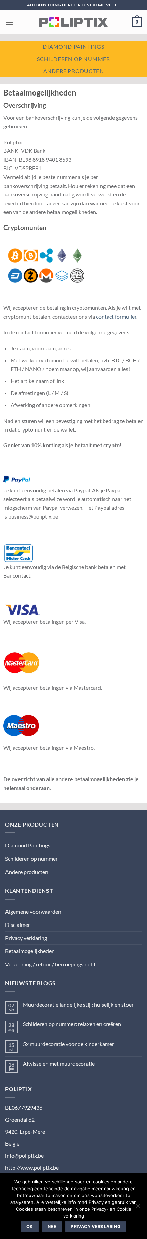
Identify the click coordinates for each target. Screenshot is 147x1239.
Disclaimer (17, 924)
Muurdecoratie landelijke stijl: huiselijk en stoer (78, 1004)
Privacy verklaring (26, 938)
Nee (52, 1226)
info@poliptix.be (24, 1155)
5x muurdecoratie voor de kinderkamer (68, 1043)
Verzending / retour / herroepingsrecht (50, 964)
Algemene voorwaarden (33, 911)
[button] (9, 22)
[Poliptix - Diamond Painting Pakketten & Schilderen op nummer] (73, 22)
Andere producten (73, 71)
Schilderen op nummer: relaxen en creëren (72, 1024)
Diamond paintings (73, 46)
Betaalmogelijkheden (30, 951)
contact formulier (116, 316)
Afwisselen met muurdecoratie (59, 1063)
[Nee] (138, 1207)
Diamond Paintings (27, 845)
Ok (29, 1226)
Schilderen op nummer (73, 59)
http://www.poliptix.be (32, 1167)
